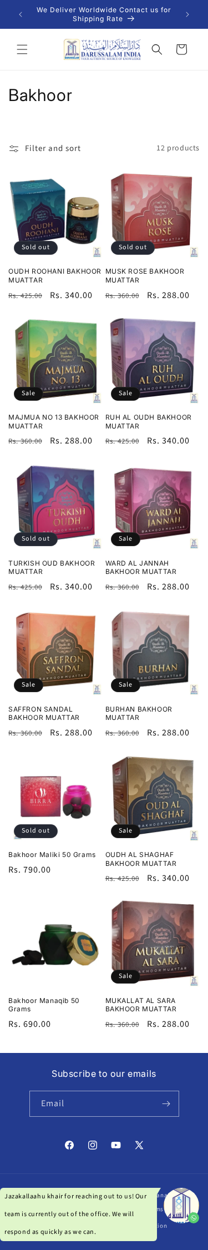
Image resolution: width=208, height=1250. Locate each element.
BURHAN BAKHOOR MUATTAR (139, 713)
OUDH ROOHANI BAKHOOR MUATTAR (55, 275)
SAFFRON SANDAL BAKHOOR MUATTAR (44, 713)
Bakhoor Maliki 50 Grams (52, 854)
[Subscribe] (166, 1104)
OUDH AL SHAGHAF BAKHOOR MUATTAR (141, 859)
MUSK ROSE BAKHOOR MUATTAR (145, 275)
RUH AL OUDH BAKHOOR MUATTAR (148, 421)
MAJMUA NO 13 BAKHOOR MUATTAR (53, 421)
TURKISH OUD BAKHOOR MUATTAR (51, 567)
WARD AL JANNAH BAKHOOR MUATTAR (141, 567)
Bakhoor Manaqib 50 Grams (44, 1005)
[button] (22, 49)
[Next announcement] (187, 14)
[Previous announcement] (20, 14)
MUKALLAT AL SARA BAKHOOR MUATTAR (141, 1005)
